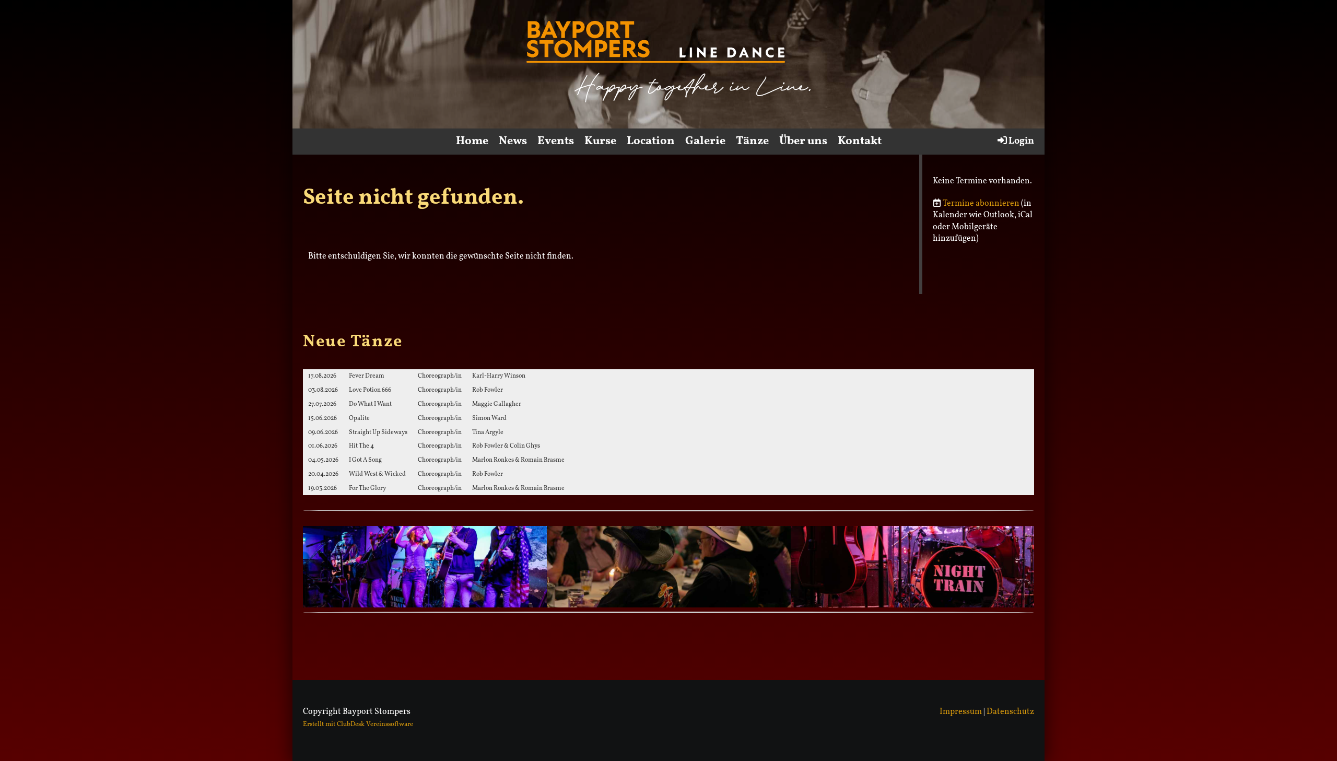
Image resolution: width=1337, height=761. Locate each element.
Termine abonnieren (981, 203)
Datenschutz (1010, 712)
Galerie (705, 141)
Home (472, 141)
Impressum (961, 712)
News (513, 141)
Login (1021, 141)
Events (555, 141)
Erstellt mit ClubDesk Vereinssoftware (358, 724)
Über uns (803, 141)
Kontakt (860, 141)
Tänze (752, 141)
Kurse (600, 141)
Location (651, 141)
